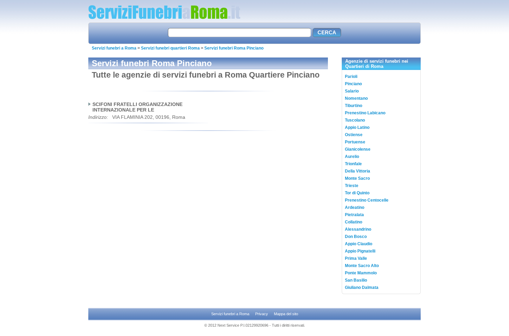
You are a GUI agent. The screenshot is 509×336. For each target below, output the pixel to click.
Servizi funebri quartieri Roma (170, 48)
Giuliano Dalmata (361, 287)
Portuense (355, 142)
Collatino (353, 222)
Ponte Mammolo (361, 273)
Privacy (261, 314)
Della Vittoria (357, 171)
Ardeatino (354, 207)
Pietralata (354, 214)
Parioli (351, 76)
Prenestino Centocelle (367, 200)
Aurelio (352, 156)
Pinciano (353, 83)
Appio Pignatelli (360, 251)
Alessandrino (358, 229)
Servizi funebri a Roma (114, 48)
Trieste (351, 185)
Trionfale (353, 163)
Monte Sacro (357, 178)
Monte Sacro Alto (362, 265)
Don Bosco (356, 236)
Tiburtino (353, 105)
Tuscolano (355, 120)
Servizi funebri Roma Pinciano (234, 48)
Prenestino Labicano (365, 112)
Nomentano (356, 98)
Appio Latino (357, 127)
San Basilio (356, 280)
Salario (352, 91)
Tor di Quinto (357, 193)
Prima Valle (356, 258)
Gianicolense (357, 149)
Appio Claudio (358, 243)
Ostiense (354, 134)
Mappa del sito (286, 314)
